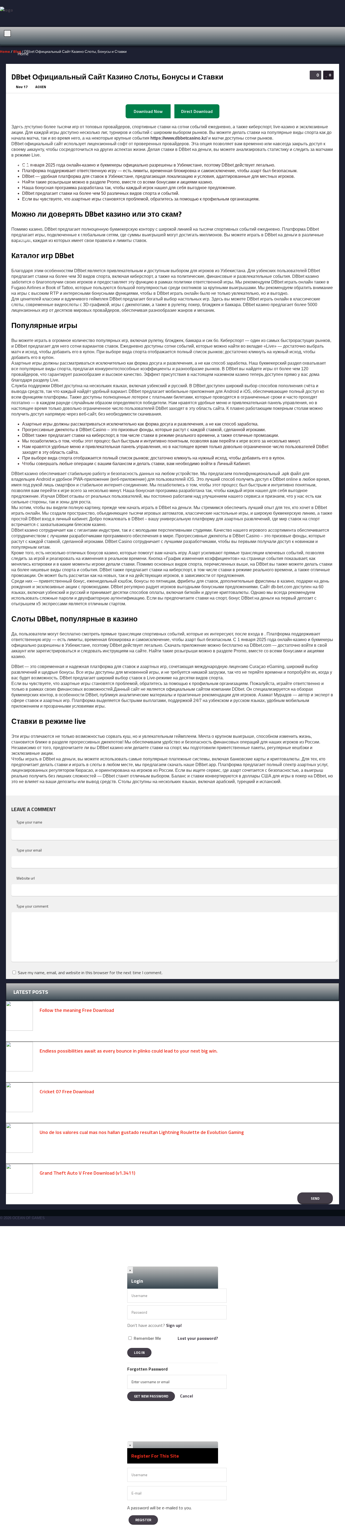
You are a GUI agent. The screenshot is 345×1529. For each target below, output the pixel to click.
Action (23, 72)
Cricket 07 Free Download (67, 1091)
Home (23, 53)
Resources (27, 258)
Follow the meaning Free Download (77, 1010)
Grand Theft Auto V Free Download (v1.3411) (87, 1173)
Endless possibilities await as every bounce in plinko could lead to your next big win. (129, 1050)
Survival (25, 221)
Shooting (26, 165)
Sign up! (174, 1325)
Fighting (25, 109)
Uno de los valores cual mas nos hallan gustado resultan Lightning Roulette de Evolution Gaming (142, 1132)
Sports (24, 202)
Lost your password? (198, 1338)
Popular (24, 239)
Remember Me (147, 1338)
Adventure (27, 91)
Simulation (27, 184)
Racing (24, 146)
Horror (23, 128)
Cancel (186, 1396)
